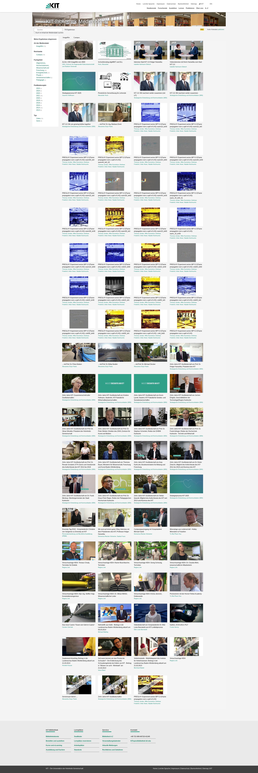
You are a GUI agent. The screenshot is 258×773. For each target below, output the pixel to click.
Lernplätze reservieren (82, 741)
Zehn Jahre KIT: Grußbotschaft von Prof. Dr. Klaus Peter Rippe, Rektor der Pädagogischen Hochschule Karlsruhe (114, 498)
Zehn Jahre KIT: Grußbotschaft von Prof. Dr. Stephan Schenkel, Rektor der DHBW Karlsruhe (149, 431)
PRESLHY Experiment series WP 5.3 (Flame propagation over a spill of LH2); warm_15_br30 (186, 231)
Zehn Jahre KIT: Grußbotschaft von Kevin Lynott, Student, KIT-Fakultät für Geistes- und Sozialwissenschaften (150, 397)
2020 (38, 98)
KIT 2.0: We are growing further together (76, 124)
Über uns (199, 8)
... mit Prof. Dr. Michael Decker (144, 364)
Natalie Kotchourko (154, 131)
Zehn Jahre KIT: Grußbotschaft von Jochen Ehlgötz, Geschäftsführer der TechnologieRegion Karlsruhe (185, 397)
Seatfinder (78, 736)
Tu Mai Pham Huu (175, 534)
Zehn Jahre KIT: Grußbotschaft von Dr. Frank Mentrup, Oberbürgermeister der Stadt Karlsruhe (78, 498)
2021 (38, 95)
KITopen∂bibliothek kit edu (141, 741)
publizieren (221, 29)
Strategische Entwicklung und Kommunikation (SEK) (150, 98)
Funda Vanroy (174, 627)
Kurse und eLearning (54, 745)
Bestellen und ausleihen (55, 741)
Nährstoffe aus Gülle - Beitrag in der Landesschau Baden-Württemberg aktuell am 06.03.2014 (114, 627)
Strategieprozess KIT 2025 (71, 93)
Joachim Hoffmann (68, 95)
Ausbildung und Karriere (55, 750)
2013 (38, 110)
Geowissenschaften (43, 77)
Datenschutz (171, 4)
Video (38, 118)
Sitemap (194, 4)
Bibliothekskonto (52, 736)
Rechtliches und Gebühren (112, 750)
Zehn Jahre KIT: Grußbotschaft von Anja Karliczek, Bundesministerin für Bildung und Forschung (149, 464)
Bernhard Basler (139, 668)
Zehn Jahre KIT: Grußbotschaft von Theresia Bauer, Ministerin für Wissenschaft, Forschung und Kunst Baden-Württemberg (114, 464)
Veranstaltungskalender (111, 741)
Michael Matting (103, 632)
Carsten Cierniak (67, 627)
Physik (38, 75)
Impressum (161, 4)
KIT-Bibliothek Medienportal (77, 21)
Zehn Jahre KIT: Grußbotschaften (110, 697)
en (211, 4)
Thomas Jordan (139, 129)
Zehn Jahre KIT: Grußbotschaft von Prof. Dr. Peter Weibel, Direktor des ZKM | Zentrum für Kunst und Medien (114, 431)
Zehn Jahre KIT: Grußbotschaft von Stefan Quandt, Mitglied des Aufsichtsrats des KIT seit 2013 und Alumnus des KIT (150, 498)
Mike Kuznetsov (150, 129)
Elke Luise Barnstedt (140, 629)
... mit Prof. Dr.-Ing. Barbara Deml (109, 124)
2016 (38, 105)
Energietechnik (41, 73)
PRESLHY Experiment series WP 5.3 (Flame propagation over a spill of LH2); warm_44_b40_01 (186, 195)
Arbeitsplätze (79, 745)
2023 (38, 91)
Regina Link (66, 567)
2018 (38, 103)
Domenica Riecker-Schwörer (107, 536)
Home (138, 4)
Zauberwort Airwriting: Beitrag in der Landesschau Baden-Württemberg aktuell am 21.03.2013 (78, 660)
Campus (39, 55)
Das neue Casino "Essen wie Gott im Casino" (78, 625)
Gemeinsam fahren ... (69, 697)
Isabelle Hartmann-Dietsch (142, 64)
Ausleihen (173, 8)
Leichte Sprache (148, 4)
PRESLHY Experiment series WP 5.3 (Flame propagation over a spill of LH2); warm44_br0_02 (114, 160)
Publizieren (190, 8)
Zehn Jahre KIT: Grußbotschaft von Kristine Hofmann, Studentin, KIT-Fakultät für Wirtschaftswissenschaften (113, 397)
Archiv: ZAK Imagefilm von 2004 (73, 62)
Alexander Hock (103, 95)
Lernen (181, 8)
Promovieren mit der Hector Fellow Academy (186, 594)
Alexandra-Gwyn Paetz (105, 126)
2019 (38, 100)
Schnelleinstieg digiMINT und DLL (110, 62)
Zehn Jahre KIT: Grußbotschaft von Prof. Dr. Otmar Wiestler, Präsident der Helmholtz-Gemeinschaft (77, 431)
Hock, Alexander (103, 64)
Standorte (78, 750)
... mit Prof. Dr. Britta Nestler (108, 364)
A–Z (206, 8)
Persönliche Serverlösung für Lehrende (112, 93)
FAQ (202, 29)
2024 (38, 88)
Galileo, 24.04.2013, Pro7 (179, 625)
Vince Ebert (101, 670)
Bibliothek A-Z (107, 736)
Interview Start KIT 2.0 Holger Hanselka (148, 62)
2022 (38, 93)
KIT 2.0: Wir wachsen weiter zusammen (184, 93)
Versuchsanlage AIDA (178, 658)
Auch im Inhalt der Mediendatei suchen (49, 33)
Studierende (151, 8)
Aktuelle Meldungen (110, 745)
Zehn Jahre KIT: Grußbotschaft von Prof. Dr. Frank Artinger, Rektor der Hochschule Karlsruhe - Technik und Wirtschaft (185, 431)
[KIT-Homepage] (52, 6)
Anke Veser (143, 131)
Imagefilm (39, 46)
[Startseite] (211, 8)
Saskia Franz (121, 536)
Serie (38, 121)
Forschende (162, 8)
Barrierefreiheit (183, 4)
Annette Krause (67, 665)
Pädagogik (40, 80)
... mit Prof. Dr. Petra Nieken (72, 364)
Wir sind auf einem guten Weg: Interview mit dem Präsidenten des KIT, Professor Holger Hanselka (113, 531)
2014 (38, 108)
